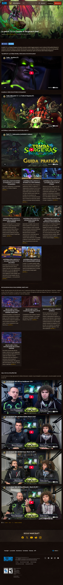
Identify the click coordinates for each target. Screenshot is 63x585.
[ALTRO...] (5, 189)
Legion (6, 522)
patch (10, 522)
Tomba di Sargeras (18, 522)
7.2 (12, 522)
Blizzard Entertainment (11, 34)
